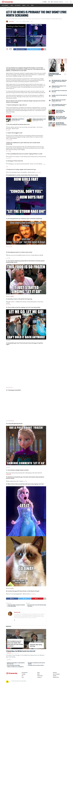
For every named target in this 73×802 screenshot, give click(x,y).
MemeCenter (39, 172)
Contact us (61, 1)
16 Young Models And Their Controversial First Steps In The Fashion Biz (55, 74)
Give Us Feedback (56, 647)
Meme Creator (10, 387)
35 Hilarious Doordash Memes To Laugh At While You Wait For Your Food (39, 119)
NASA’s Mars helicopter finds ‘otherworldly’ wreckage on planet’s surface (59, 100)
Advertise (55, 646)
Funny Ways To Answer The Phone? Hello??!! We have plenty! (59, 96)
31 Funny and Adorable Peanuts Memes (13, 639)
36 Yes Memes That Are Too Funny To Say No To (36, 639)
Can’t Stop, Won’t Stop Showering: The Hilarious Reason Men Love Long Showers (61, 123)
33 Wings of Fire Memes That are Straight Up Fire (15, 640)
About (49, 1)
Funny (12, 5)
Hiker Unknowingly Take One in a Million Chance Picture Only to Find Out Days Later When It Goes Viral (59, 81)
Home (7, 8)
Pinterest (9, 113)
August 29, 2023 (14, 121)
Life (22, 649)
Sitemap (54, 649)
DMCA (52, 1)
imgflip (9, 215)
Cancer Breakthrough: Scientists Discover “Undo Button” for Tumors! (60, 111)
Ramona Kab (11, 21)
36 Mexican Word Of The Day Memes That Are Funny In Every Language (59, 86)
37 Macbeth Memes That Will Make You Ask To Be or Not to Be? (18, 119)
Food (23, 650)
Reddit (7, 166)
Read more (9, 633)
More (32, 5)
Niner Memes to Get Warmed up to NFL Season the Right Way (36, 637)
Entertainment (5, 5)
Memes (10, 8)
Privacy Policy (56, 1)
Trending (27, 21)
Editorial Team (56, 650)
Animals (24, 5)
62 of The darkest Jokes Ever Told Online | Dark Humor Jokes (59, 91)
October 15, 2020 (18, 21)
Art (28, 5)
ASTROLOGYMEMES (8, 394)
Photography (17, 5)
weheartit (8, 448)
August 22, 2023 (35, 121)
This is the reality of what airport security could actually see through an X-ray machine (61, 117)
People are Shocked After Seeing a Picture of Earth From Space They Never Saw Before (59, 105)
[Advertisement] (26, 59)
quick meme (10, 246)
